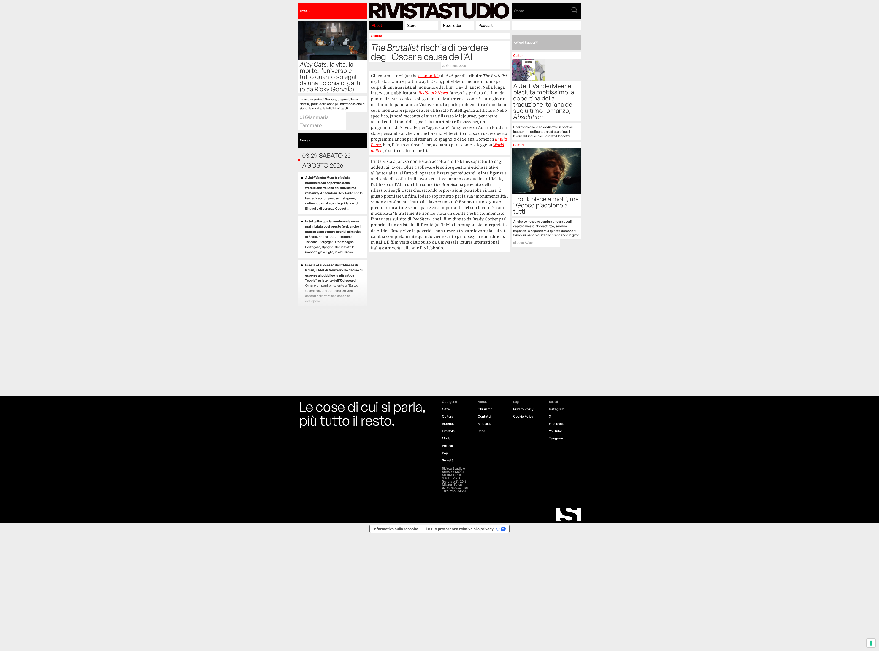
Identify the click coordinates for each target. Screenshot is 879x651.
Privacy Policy (523, 409)
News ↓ (305, 140)
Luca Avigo (525, 242)
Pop (445, 453)
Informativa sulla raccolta (395, 528)
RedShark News (433, 92)
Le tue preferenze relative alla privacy (460, 528)
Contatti (484, 416)
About (377, 25)
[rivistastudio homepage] (439, 11)
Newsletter (452, 25)
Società (447, 460)
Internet (448, 424)
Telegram (556, 438)
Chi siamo (485, 409)
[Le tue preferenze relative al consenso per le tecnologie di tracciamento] (871, 643)
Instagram (556, 409)
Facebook (556, 424)
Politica (447, 446)
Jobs (481, 431)
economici (428, 75)
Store (411, 25)
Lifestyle (448, 431)
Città (446, 409)
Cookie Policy (523, 416)
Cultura (376, 36)
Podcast (486, 25)
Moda (446, 438)
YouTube (555, 431)
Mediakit (484, 424)
